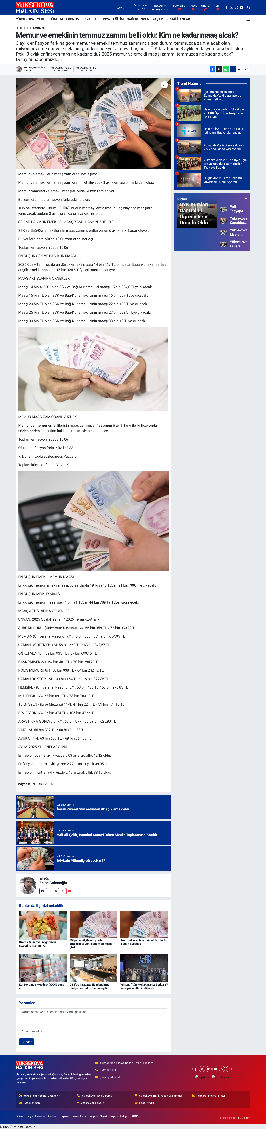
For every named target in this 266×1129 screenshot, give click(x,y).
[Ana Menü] (248, 19)
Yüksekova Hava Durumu (97, 1095)
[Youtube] (69, 891)
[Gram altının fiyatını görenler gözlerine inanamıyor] (43, 925)
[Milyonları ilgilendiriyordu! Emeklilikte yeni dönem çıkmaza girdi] (93, 924)
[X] (202, 1069)
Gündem (53, 1116)
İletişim (124, 1116)
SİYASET (90, 19)
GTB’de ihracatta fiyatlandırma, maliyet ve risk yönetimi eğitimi (90, 986)
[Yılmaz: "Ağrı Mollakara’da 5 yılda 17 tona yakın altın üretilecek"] (144, 967)
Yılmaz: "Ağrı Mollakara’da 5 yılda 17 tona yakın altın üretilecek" (144, 986)
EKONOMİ (73, 19)
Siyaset (65, 1116)
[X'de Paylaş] (219, 69)
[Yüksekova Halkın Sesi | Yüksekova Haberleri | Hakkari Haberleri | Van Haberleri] (35, 7)
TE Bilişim (244, 1117)
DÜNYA (104, 19)
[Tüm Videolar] (245, 199)
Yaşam (94, 1116)
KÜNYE (136, 1116)
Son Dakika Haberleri (93, 1102)
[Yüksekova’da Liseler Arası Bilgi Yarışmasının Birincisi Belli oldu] (223, 232)
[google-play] (220, 1077)
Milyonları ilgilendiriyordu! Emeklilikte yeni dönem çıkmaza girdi (91, 944)
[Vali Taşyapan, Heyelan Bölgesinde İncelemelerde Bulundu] (223, 208)
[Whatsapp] (222, 1069)
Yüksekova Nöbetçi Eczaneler (42, 1095)
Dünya (19, 1116)
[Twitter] (56, 891)
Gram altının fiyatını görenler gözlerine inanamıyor (37, 943)
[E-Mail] (42, 891)
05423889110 (108, 1070)
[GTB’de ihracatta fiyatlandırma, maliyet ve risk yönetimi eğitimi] (93, 967)
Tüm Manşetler (32, 1102)
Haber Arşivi (146, 1102)
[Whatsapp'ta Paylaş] (226, 69)
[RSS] (229, 1069)
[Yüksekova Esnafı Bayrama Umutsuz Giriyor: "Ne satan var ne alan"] (223, 244)
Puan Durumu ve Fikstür (211, 1095)
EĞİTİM (118, 19)
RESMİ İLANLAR (178, 19)
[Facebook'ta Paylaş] (212, 69)
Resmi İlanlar (79, 1116)
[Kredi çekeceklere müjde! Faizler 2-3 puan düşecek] (144, 924)
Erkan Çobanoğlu (53, 883)
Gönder (27, 1042)
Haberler (22, 27)
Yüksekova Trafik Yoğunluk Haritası (160, 1095)
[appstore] (202, 1077)
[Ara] (248, 7)
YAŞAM (157, 19)
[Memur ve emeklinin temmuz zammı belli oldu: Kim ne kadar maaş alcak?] (93, 123)
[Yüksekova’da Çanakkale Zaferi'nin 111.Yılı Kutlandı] (223, 220)
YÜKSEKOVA (25, 19)
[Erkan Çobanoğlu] (27, 885)
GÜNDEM (56, 19)
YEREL (42, 19)
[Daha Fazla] (233, 69)
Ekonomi (39, 27)
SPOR (145, 19)
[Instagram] (63, 891)
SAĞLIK (132, 19)
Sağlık (103, 1116)
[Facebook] (49, 891)
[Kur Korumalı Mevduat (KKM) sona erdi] (43, 967)
